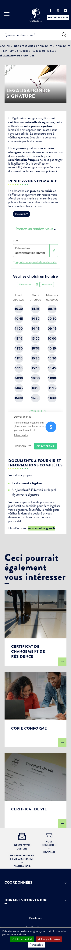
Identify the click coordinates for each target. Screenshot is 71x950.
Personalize (36, 944)
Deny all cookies (50, 939)
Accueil (5, 46)
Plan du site (35, 918)
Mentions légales (35, 927)
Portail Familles (58, 17)
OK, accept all (23, 939)
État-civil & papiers (15, 51)
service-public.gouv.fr (41, 528)
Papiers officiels (43, 51)
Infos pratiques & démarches (32, 46)
